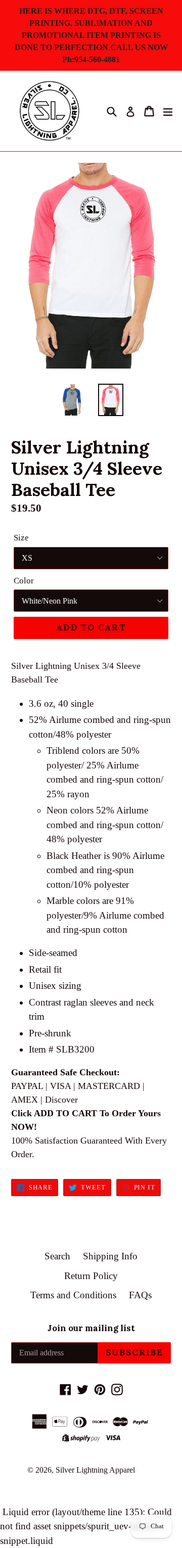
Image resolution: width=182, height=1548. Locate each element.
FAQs (140, 1295)
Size (21, 537)
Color (24, 580)
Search (57, 1256)
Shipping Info (110, 1256)
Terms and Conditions (73, 1295)
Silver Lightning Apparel (95, 1470)
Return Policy (91, 1275)
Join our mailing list (91, 1328)
